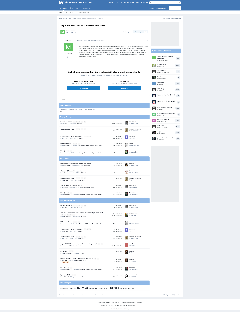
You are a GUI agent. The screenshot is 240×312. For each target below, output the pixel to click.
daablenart (163, 121)
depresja (114, 287)
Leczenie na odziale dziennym (166, 113)
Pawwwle (67, 173)
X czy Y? (159, 131)
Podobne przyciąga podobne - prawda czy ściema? (75, 163)
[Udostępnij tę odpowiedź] (147, 40)
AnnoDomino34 (133, 244)
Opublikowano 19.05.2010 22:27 (90, 40)
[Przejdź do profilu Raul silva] (126, 137)
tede (161, 84)
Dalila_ (66, 123)
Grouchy (66, 131)
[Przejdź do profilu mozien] (62, 32)
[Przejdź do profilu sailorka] (126, 164)
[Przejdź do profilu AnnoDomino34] (126, 245)
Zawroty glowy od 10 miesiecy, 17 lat (71, 185)
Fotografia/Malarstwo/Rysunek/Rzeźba (90, 145)
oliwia (162, 115)
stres (71, 288)
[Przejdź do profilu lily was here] (154, 57)
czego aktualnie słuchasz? (165, 107)
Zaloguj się (124, 88)
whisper (162, 133)
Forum (61, 12)
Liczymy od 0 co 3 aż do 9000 (166, 95)
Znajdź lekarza (129, 3)
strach (125, 288)
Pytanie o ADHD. (65, 275)
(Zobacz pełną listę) (90, 109)
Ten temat (172, 3)
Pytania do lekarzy (115, 3)
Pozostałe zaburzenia (87, 187)
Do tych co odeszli (66, 122)
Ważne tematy (86, 8)
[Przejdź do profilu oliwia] (154, 114)
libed (61, 111)
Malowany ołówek (66, 143)
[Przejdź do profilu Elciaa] (126, 145)
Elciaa (131, 143)
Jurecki (162, 97)
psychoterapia (93, 288)
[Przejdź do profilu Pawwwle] (126, 172)
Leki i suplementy (142, 3)
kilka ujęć (63, 151)
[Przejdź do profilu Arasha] (154, 138)
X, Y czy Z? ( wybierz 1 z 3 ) (165, 138)
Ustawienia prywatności (128, 302)
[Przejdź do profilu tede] (154, 83)
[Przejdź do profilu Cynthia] (126, 252)
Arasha (162, 139)
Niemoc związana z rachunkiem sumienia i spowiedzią (76, 258)
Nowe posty (74, 8)
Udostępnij (126, 32)
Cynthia (131, 251)
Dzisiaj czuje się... (162, 70)
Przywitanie (64, 251)
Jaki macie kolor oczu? (67, 129)
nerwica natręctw (103, 288)
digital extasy (68, 165)
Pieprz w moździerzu (135, 129)
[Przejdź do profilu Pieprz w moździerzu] (126, 130)
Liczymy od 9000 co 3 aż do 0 (166, 101)
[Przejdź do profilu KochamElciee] (126, 215)
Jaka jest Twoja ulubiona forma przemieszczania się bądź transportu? (81, 213)
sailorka (131, 163)
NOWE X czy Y (161, 125)
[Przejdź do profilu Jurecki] (154, 95)
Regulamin (101, 302)
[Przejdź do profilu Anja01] (154, 65)
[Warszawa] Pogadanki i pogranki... (71, 171)
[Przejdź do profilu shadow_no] (126, 123)
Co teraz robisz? (161, 64)
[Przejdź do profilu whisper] (154, 132)
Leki (80, 246)
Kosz (76, 33)
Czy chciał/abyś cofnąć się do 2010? (71, 136)
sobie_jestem (68, 253)
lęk (121, 288)
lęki (75, 288)
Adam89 (66, 277)
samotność (131, 288)
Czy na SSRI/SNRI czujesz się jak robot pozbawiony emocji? (78, 244)
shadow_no (132, 121)
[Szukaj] (179, 2)
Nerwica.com (85, 2)
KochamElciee (68, 216)
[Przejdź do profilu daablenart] (154, 120)
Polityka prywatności (112, 302)
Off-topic (79, 123)
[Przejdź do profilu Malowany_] (126, 152)
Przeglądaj (63, 8)
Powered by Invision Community (120, 308)
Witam (82, 253)
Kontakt (139, 302)
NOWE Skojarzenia (162, 89)
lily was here (164, 60)
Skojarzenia (160, 82)
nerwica (82, 287)
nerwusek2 (67, 246)
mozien (72, 31)
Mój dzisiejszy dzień (163, 119)
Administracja (70, 12)
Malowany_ (67, 145)
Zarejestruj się (175, 8)
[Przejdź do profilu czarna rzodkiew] (126, 276)
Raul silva (132, 136)
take (65, 260)
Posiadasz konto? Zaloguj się (157, 8)
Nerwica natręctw (80, 260)
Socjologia (87, 165)
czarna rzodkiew (134, 275)
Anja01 (162, 66)
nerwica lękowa (64, 288)
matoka (66, 187)
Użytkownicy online (83, 12)
